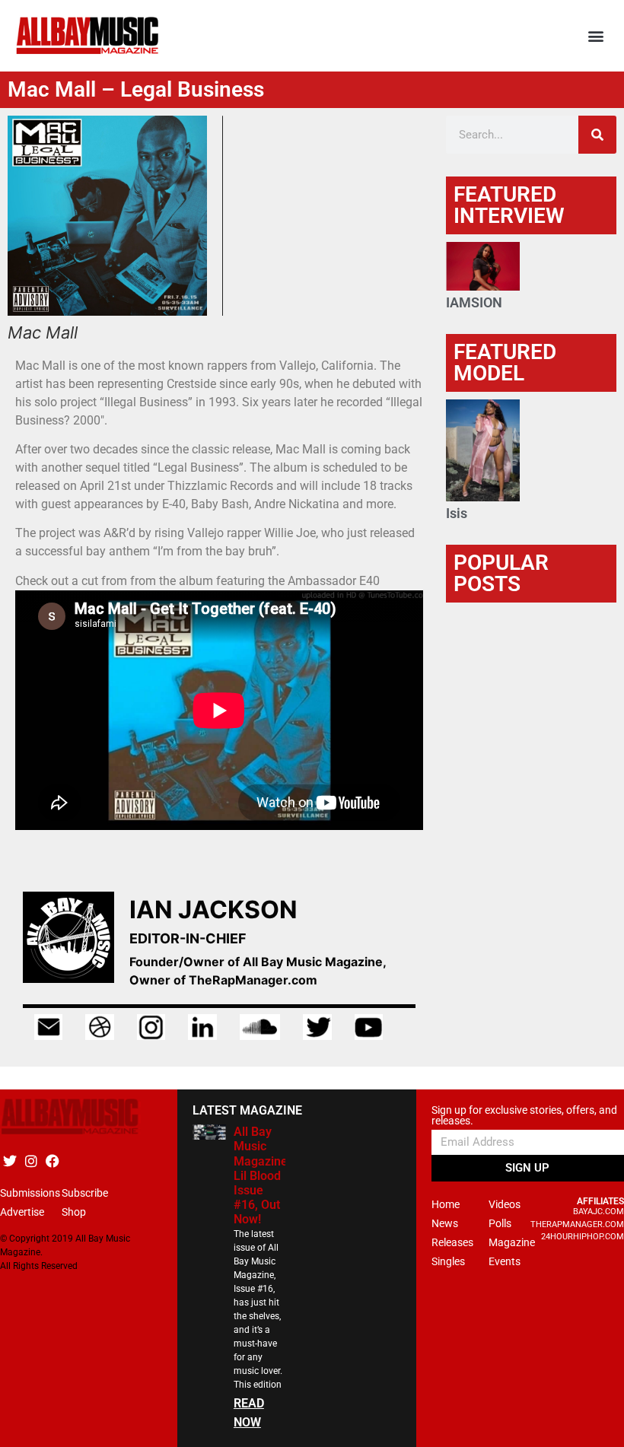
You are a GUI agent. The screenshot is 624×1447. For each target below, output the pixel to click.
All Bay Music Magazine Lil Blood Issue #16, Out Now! (261, 1175)
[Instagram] (30, 1160)
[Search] (597, 135)
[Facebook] (52, 1160)
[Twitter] (9, 1160)
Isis (456, 513)
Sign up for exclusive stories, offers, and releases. (524, 1116)
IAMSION (474, 302)
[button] (596, 36)
